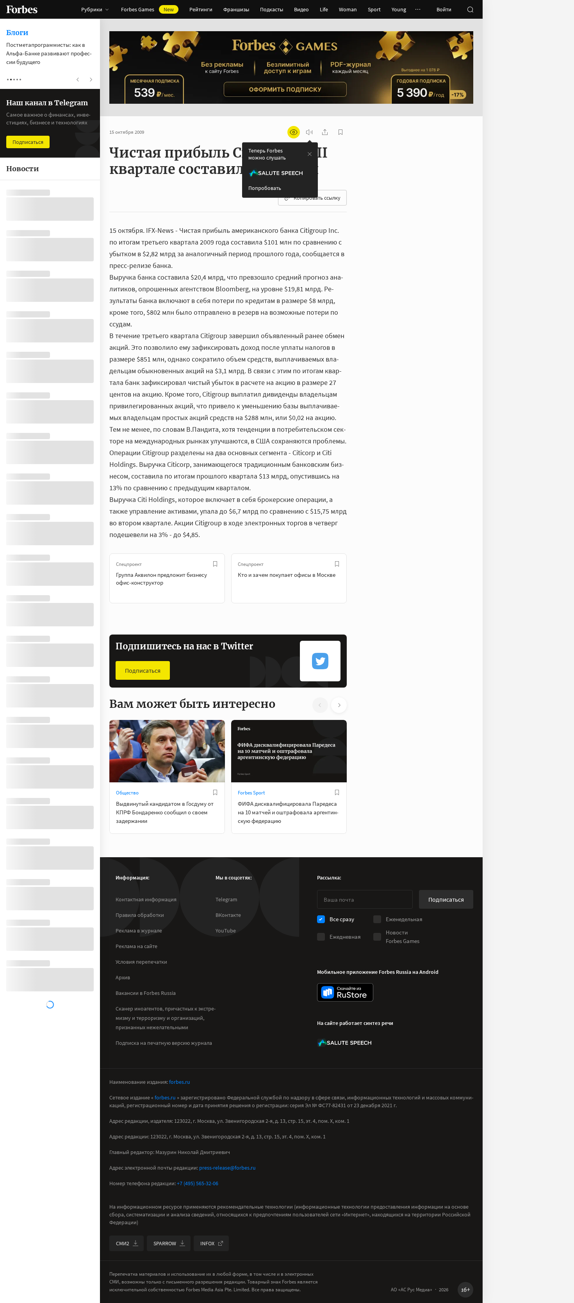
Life (324, 9)
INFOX (207, 1243)
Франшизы (236, 9)
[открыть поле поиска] (470, 9)
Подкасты (271, 9)
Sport (374, 9)
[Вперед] (359, 578)
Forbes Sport (251, 792)
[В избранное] (215, 564)
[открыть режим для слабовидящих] (293, 132)
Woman (348, 9)
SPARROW (164, 1243)
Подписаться (142, 670)
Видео (301, 9)
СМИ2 (122, 1243)
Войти (444, 9)
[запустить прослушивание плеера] (309, 132)
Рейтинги (200, 9)
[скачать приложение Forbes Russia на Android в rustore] (345, 992)
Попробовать (264, 187)
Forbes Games (147, 9)
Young (399, 9)
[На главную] (21, 9)
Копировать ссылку (317, 197)
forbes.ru (179, 1081)
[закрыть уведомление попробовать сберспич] (309, 154)
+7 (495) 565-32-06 (197, 1183)
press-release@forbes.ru (227, 1167)
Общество (127, 792)
